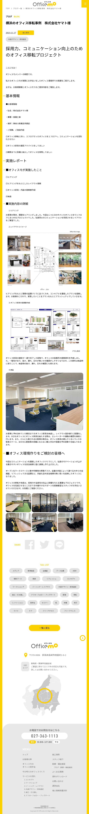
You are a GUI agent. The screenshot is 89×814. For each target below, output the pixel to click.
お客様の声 (27, 759)
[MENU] (85, 3)
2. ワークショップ (30, 783)
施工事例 (26, 32)
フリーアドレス (69, 611)
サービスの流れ (28, 776)
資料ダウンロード (59, 776)
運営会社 (56, 785)
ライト (16, 611)
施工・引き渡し (18, 595)
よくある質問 (57, 771)
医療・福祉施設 (58, 763)
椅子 (75, 603)
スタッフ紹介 (57, 759)
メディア (16, 571)
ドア (30, 611)
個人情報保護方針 (59, 790)
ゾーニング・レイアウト (41, 587)
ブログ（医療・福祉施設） (63, 767)
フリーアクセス (48, 611)
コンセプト (71, 579)
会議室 (45, 571)
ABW (74, 571)
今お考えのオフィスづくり (33, 771)
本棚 (65, 603)
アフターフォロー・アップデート (43, 595)
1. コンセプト (29, 779)
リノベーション (17, 603)
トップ (25, 754)
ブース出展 (60, 571)
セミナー (45, 603)
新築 (64, 595)
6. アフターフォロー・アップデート (37, 795)
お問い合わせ (57, 781)
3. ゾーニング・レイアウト (34, 786)
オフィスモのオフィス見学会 (28, 765)
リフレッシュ (51, 579)
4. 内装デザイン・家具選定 (34, 789)
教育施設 (31, 571)
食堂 (34, 579)
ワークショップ (18, 587)
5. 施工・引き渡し (30, 792)
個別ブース (18, 579)
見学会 (32, 603)
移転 (75, 595)
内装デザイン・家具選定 (17, 39)
